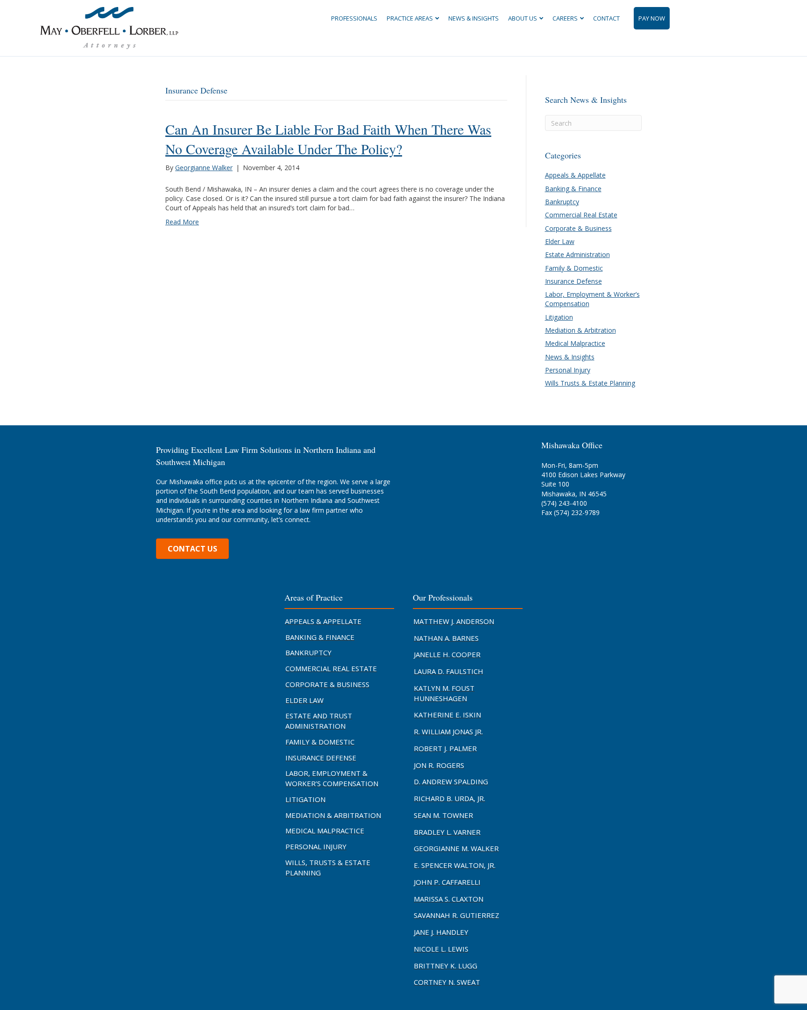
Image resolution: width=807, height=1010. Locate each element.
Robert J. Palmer (445, 748)
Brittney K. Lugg (445, 965)
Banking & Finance (573, 188)
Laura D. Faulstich (448, 671)
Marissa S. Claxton (448, 898)
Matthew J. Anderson (453, 621)
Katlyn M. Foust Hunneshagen (444, 693)
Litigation (559, 317)
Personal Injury (567, 369)
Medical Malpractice (575, 343)
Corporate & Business (578, 228)
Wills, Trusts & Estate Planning (327, 867)
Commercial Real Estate (581, 214)
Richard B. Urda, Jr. (449, 798)
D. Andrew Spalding (451, 781)
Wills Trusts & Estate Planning (590, 383)
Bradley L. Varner (447, 832)
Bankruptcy (562, 201)
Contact (606, 18)
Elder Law (559, 241)
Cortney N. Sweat (447, 982)
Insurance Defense (573, 281)
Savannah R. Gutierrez (456, 915)
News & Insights (473, 18)
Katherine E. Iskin (447, 714)
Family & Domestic (574, 268)
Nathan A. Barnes (446, 638)
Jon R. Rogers (439, 765)
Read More (182, 221)
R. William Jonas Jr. (448, 731)
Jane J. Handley (441, 932)
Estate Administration (577, 254)
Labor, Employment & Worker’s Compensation (331, 778)
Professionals (354, 18)
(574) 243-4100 (564, 503)
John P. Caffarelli (447, 882)
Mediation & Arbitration (580, 330)
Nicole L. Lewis (441, 948)
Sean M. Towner (443, 815)
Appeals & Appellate (575, 175)
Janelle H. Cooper (447, 654)
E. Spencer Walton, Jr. (455, 865)
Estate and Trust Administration (318, 721)
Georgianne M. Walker (456, 848)
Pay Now (651, 18)
